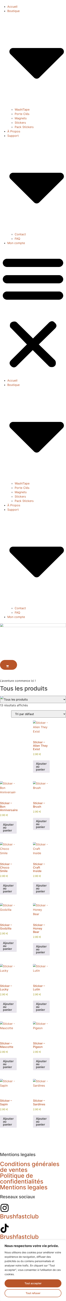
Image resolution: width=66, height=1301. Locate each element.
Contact (20, 234)
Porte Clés (22, 114)
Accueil (12, 6)
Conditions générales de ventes (29, 1166)
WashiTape (22, 109)
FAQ (17, 238)
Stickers (20, 122)
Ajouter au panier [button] (41, 766)
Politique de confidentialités (21, 1178)
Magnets (21, 118)
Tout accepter (33, 1283)
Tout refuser (33, 1293)
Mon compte (16, 243)
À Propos (13, 131)
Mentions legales (23, 1187)
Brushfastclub (19, 1216)
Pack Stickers (24, 127)
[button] (33, 311)
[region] (33, 1270)
